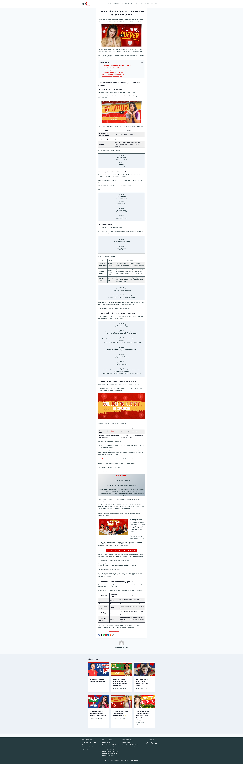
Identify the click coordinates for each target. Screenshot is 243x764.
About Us (84, 744)
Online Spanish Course (108, 749)
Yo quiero (103, 458)
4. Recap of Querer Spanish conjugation (112, 76)
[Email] (113, 635)
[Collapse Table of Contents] (142, 62)
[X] (102, 635)
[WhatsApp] (104, 635)
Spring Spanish (106, 742)
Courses (109, 3)
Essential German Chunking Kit (130, 747)
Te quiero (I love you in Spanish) (112, 67)
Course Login (154, 3)
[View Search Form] (160, 4)
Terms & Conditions (133, 760)
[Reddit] (110, 635)
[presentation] (98, 669)
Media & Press (86, 749)
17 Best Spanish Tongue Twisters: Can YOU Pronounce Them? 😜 (120, 713)
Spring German (126, 742)
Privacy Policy (123, 760)
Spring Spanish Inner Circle (109, 747)
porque (129, 338)
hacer (112, 431)
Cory (139, 688)
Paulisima (93, 683)
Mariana (93, 718)
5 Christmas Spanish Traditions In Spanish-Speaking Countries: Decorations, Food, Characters (143, 716)
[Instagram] (151, 743)
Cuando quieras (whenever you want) (113, 69)
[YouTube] (156, 743)
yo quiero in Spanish (114, 631)
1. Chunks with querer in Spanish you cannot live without (116, 65)
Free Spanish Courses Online (109, 753)
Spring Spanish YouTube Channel (110, 744)
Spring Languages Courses (89, 742)
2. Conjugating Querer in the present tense (113, 72)
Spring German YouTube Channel (130, 744)
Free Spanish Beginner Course (110, 751)
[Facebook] (99, 635)
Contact (147, 3)
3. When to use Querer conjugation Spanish (113, 74)
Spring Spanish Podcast (108, 755)
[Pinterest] (106, 635)
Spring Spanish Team (142, 722)
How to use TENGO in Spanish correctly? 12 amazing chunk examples (98, 713)
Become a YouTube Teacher (89, 747)
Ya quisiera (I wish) (109, 70)
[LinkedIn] (108, 635)
